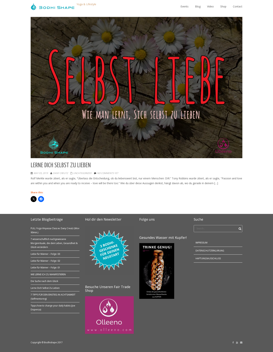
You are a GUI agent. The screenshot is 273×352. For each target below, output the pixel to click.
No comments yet (107, 173)
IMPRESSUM (201, 242)
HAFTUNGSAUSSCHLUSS (208, 258)
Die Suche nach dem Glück (44, 281)
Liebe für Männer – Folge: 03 (45, 254)
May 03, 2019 (41, 173)
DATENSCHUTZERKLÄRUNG (210, 250)
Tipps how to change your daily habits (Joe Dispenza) (53, 307)
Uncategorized (82, 173)
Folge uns (147, 219)
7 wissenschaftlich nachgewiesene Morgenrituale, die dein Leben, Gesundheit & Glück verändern (54, 243)
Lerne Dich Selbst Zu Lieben (45, 288)
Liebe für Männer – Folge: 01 (45, 267)
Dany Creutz (60, 173)
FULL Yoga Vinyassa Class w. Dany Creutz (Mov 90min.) (55, 230)
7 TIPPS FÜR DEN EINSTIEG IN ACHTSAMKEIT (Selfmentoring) (53, 296)
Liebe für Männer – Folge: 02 (45, 260)
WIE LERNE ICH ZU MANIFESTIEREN (48, 274)
